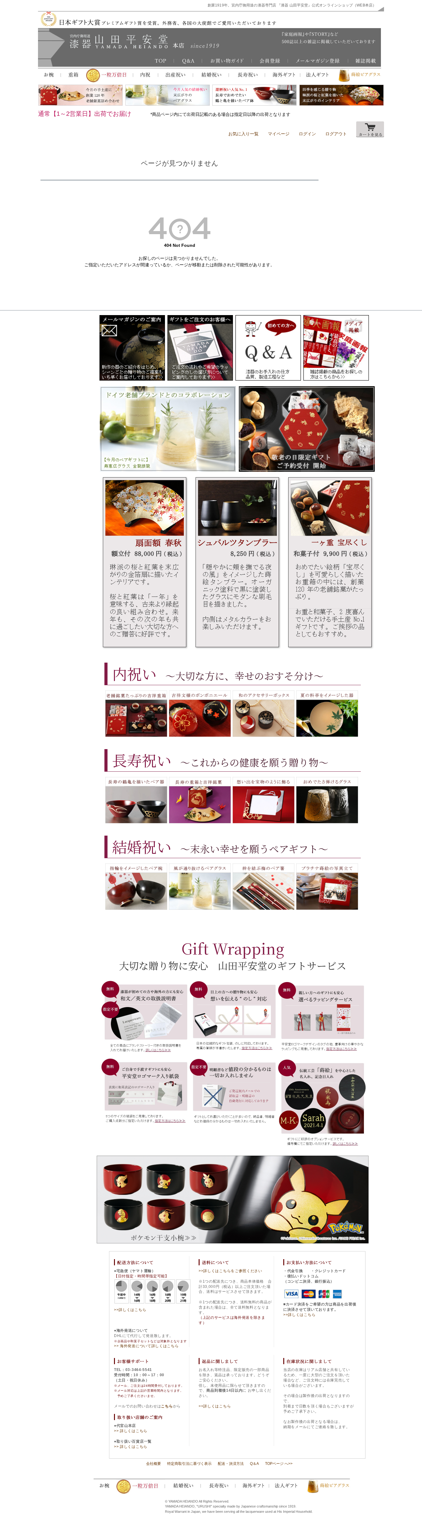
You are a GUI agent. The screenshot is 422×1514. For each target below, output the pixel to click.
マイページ (278, 133)
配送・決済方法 (231, 1463)
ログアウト (336, 133)
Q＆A (254, 1463)
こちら (167, 1406)
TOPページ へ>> (279, 1463)
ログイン (307, 133)
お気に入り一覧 (243, 133)
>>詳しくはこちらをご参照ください (230, 1271)
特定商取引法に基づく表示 (189, 1463)
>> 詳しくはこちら (130, 1431)
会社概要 (153, 1463)
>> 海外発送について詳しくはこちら (146, 1346)
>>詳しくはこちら (130, 1310)
